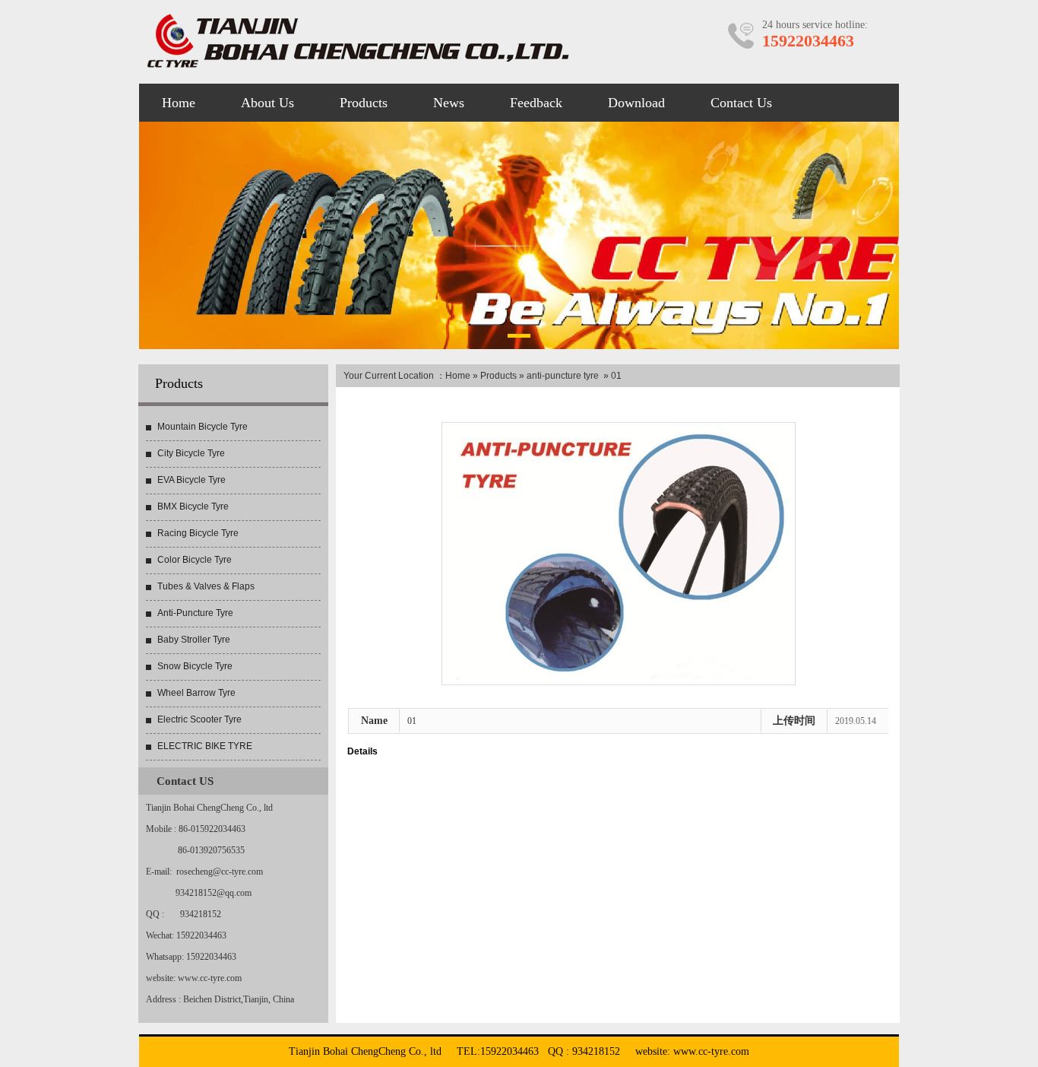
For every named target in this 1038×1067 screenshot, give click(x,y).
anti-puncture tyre (563, 375)
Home (457, 375)
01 (411, 721)
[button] (519, 338)
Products (498, 375)
